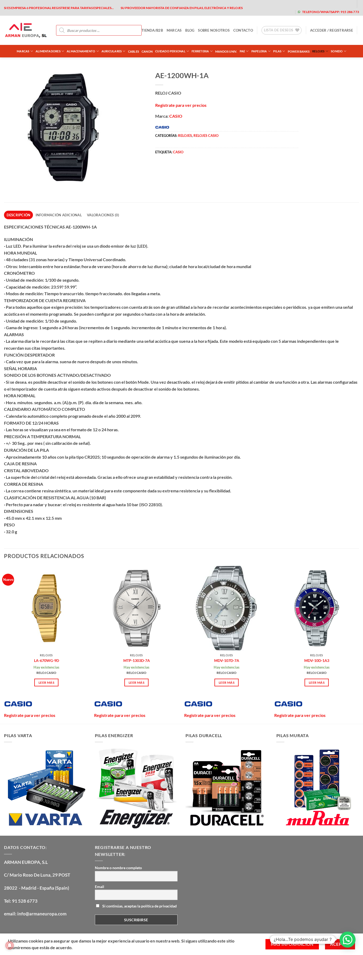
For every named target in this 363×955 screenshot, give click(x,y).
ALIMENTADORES (48, 51)
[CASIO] (18, 704)
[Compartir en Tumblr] (208, 168)
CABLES (133, 51)
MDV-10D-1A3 (316, 660)
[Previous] (4, 644)
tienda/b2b (152, 30)
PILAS (277, 51)
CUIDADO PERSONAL (170, 51)
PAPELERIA (259, 51)
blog (189, 30)
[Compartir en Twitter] (169, 168)
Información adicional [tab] (59, 215)
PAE (242, 51)
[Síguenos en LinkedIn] (348, 4)
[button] (331, 30)
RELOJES (318, 51)
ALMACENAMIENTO (81, 51)
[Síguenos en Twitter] (323, 4)
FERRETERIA (200, 51)
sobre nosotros (214, 30)
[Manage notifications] (9, 945)
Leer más (46, 682)
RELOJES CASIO (205, 135)
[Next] (359, 644)
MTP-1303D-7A (136, 660)
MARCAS (174, 30)
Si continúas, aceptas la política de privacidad (139, 906)
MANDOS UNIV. (226, 51)
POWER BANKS (299, 51)
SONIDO (337, 51)
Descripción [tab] (19, 215)
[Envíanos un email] (331, 4)
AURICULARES (112, 51)
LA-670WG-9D (46, 660)
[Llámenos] (340, 4)
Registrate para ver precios (180, 105)
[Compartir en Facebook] (160, 168)
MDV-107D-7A (226, 660)
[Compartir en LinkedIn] (198, 168)
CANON (147, 51)
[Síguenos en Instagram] (314, 4)
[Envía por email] (179, 168)
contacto (243, 30)
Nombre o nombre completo (118, 867)
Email (99, 886)
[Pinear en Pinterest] (188, 168)
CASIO (175, 116)
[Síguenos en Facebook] (306, 4)
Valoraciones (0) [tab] (103, 215)
